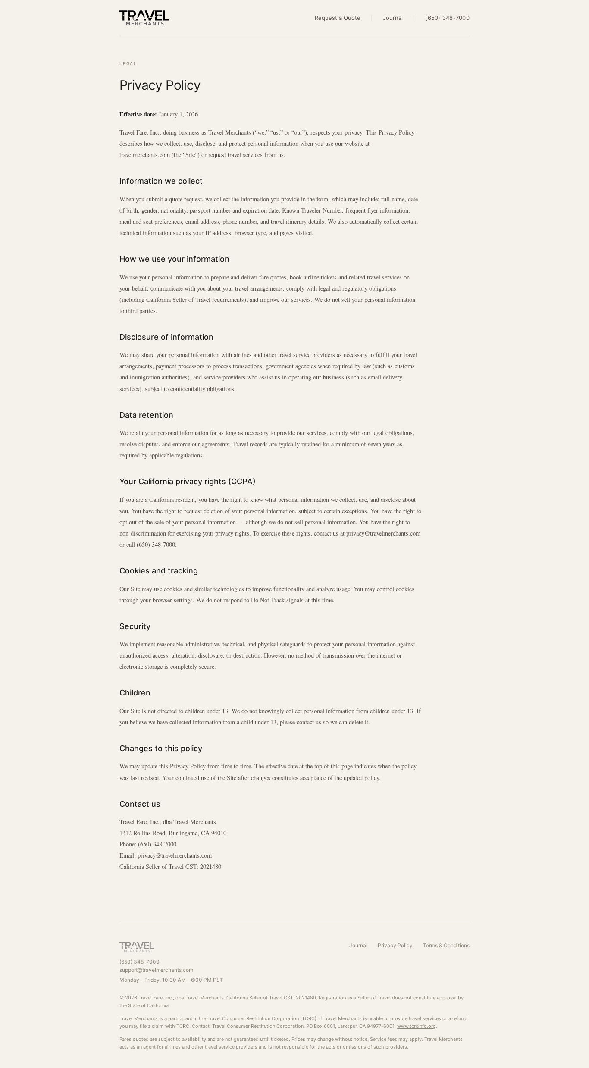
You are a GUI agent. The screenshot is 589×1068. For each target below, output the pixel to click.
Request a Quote (337, 17)
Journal (393, 17)
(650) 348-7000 (447, 17)
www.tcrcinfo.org (416, 1026)
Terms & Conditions (446, 945)
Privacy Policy (395, 945)
